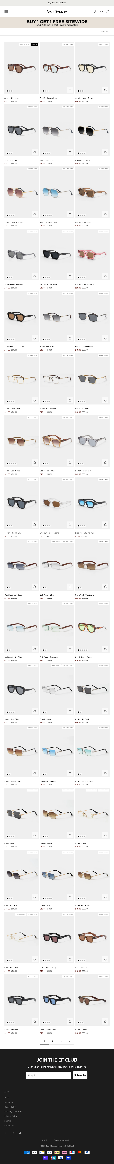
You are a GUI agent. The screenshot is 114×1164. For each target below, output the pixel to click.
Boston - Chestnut (47, 471)
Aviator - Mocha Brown (13, 222)
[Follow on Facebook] (5, 1133)
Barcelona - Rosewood (84, 284)
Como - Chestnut (82, 1030)
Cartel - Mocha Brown (13, 781)
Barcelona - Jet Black (48, 284)
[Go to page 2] (69, 1041)
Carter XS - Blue (46, 906)
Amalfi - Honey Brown (84, 98)
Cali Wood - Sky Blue (13, 657)
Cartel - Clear (45, 719)
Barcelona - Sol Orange (14, 347)
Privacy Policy (10, 1116)
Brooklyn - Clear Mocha (49, 533)
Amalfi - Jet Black (11, 160)
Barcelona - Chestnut (84, 222)
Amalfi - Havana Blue (48, 98)
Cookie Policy (10, 1107)
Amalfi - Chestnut (11, 98)
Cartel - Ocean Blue (48, 781)
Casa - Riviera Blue (48, 1030)
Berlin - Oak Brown (12, 471)
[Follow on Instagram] (13, 1133)
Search (7, 1120)
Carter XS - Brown (82, 906)
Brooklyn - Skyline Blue (84, 533)
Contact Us (9, 1125)
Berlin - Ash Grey (47, 347)
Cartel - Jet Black (82, 719)
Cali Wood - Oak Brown (84, 595)
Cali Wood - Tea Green (49, 657)
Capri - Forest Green (83, 657)
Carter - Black (10, 843)
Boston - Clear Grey (83, 471)
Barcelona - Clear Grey (13, 284)
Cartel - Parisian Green (84, 781)
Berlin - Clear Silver (48, 409)
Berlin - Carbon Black (84, 347)
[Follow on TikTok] (20, 1133)
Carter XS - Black (11, 906)
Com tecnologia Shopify (66, 1146)
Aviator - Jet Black (82, 160)
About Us (8, 1102)
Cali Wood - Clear (47, 595)
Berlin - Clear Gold (12, 409)
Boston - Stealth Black (13, 533)
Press (6, 1097)
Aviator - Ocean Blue (48, 222)
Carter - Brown (46, 843)
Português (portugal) (61, 1140)
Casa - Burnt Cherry (48, 968)
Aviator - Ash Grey (47, 160)
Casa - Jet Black (11, 1030)
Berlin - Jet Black (82, 409)
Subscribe (80, 1075)
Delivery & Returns (13, 1111)
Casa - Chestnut (81, 968)
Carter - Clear (80, 843)
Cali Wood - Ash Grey (13, 595)
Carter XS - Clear (11, 968)
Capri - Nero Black (12, 719)
